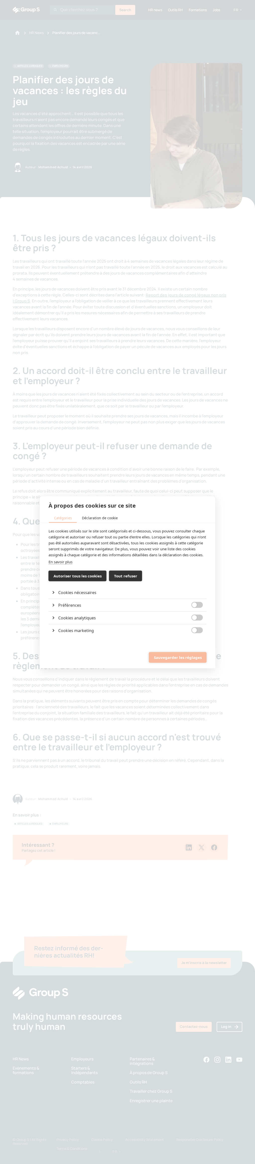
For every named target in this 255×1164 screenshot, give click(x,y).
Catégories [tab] (63, 517)
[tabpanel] (128, 582)
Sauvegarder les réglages (178, 657)
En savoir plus (60, 561)
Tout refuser (125, 575)
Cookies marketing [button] (76, 630)
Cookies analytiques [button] (77, 617)
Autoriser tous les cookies (78, 575)
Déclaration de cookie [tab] (100, 517)
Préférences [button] (69, 605)
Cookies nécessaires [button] (77, 592)
